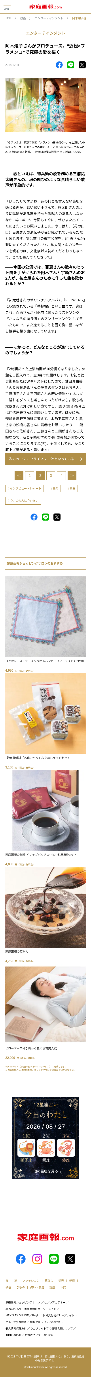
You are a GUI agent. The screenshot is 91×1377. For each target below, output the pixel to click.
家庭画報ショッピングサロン (23, 1302)
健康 (72, 1280)
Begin (35, 1315)
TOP (8, 18)
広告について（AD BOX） (40, 1335)
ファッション (31, 1280)
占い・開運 (37, 1287)
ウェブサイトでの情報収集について (51, 1328)
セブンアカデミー (54, 1302)
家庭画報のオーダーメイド (40, 1309)
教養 (23, 18)
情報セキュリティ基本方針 (46, 1322)
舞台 (72, 488)
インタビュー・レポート (25, 488)
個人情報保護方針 (16, 1328)
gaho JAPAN (13, 1309)
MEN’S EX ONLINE (17, 1315)
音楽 (55, 488)
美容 (61, 1280)
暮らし (49, 1280)
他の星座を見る (45, 1171)
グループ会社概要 (16, 1322)
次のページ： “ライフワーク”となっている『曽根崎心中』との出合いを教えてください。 (47, 459)
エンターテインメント (49, 18)
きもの (20, 1287)
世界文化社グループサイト (58, 1315)
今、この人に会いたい (24, 500)
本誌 (63, 1287)
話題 (52, 1287)
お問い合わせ (13, 1335)
